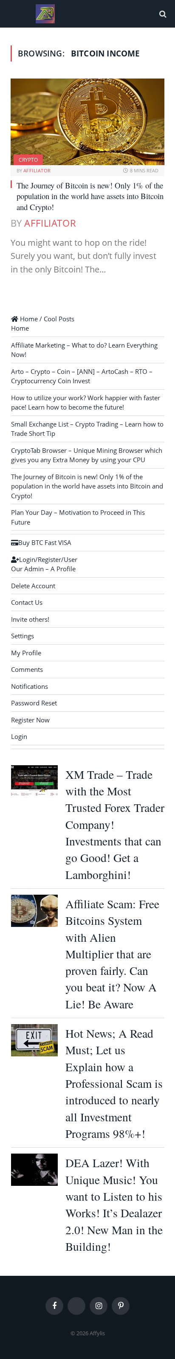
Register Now (30, 720)
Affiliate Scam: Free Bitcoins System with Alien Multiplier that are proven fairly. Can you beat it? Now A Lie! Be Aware (112, 954)
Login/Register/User (48, 559)
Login (19, 736)
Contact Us (26, 602)
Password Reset (34, 703)
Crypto (28, 159)
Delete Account (33, 585)
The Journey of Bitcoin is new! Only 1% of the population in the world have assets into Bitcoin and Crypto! (90, 196)
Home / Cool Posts (46, 318)
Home (20, 328)
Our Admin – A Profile (43, 568)
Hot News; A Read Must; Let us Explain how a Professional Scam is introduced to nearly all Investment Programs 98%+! (114, 1083)
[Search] (162, 13)
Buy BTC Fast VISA (44, 542)
